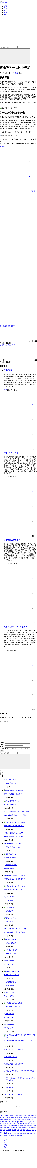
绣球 (33, 1130)
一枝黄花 (11, 1115)
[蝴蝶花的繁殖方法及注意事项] (14, 822)
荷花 (18, 1133)
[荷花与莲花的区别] (10, 939)
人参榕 (28, 1119)
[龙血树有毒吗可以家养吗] (13, 1003)
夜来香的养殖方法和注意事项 (15, 627)
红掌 (30, 1130)
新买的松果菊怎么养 (10, 1057)
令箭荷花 (22, 1121)
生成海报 (31, 191)
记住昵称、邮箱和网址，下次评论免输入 (16, 748)
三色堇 (20, 1117)
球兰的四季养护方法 (10, 804)
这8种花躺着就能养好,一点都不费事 (16, 815)
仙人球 (8, 1121)
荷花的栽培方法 (9, 921)
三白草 (16, 1117)
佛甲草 (31, 1121)
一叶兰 (1, 1115)
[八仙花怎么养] (9, 907)
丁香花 (15, 1115)
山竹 (28, 1125)
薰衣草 (27, 1133)
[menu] (1, 1)
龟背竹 (20, 1135)
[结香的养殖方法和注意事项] (14, 790)
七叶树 (19, 1115)
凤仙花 (21, 1123)
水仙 (26, 1127)
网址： (2, 746)
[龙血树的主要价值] (10, 780)
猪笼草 (7, 1130)
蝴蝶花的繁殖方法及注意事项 (14, 826)
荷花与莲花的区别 (10, 943)
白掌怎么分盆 (8, 1087)
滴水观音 (33, 1127)
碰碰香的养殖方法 (10, 858)
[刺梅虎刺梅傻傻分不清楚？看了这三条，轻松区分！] (20, 1037)
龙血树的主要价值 (10, 783)
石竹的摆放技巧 (9, 985)
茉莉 (12, 1133)
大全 (5, 8)
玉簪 (13, 1130)
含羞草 (4, 1125)
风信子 (13, 1135)
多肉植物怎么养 (15, 1125)
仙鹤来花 (16, 1121)
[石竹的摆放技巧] (10, 982)
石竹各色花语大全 (10, 996)
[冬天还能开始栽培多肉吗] (13, 843)
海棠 (29, 1127)
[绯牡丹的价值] (9, 1024)
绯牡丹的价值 (8, 1028)
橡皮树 (23, 1127)
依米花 (3, 1123)
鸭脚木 (17, 1135)
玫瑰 (15, 1130)
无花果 (7, 1127)
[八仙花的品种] (9, 897)
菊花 (21, 1133)
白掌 (18, 1130)
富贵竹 (22, 1125)
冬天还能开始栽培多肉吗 (12, 847)
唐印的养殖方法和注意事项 (13, 1094)
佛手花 (27, 1121)
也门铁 (9, 1119)
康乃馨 (34, 1125)
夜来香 (2, 146)
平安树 (30, 1125)
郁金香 (3, 1135)
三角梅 (25, 1117)
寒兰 (25, 1125)
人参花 (32, 1119)
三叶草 (8, 1117)
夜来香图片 (8, 370)
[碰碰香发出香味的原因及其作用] (15, 833)
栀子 (20, 1127)
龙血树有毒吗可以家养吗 (12, 1007)
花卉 (5, 10)
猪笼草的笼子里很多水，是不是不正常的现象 (19, 1071)
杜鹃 (17, 1127)
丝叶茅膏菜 (31, 1117)
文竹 (5, 1127)
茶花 (15, 1133)
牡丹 (4, 1130)
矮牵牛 (27, 1130)
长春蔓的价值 (8, 964)
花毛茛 (9, 1133)
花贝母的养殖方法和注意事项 (14, 1064)
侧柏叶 (7, 1123)
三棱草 (12, 1117)
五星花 (18, 1119)
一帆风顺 (6, 1115)
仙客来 (12, 1121)
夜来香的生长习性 (11, 453)
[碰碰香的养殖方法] (10, 854)
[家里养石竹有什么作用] (12, 971)
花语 (5, 12)
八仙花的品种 (8, 900)
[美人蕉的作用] (9, 1014)
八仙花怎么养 (8, 911)
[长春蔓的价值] (9, 960)
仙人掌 (4, 1121)
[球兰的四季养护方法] (11, 801)
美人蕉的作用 (8, 1017)
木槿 (14, 1127)
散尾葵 (1, 1127)
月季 (11, 1127)
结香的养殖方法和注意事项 (13, 794)
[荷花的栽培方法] (10, 918)
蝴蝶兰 (31, 1133)
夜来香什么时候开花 (12, 540)
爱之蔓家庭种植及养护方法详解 (14, 932)
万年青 (32, 1115)
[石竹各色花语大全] (10, 992)
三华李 (5, 1117)
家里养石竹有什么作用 (11, 975)
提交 (2, 751)
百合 (21, 1130)
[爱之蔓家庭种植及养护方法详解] (15, 929)
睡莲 (24, 1130)
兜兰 (15, 1123)
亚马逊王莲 (23, 1119)
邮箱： (2, 744)
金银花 (6, 1135)
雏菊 (10, 1135)
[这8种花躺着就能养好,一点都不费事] (16, 811)
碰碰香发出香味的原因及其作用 (14, 836)
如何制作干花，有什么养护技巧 (14, 1050)
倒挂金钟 (11, 1123)
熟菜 (1, 1130)
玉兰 (10, 1130)
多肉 (5, 14)
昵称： (2, 742)
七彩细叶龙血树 (25, 1115)
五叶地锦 (13, 1119)
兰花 (18, 1123)
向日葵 (33, 1123)
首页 (5, 6)
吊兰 (29, 1123)
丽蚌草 (5, 1119)
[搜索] (15, 56)
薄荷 (23, 1133)
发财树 (25, 1123)
